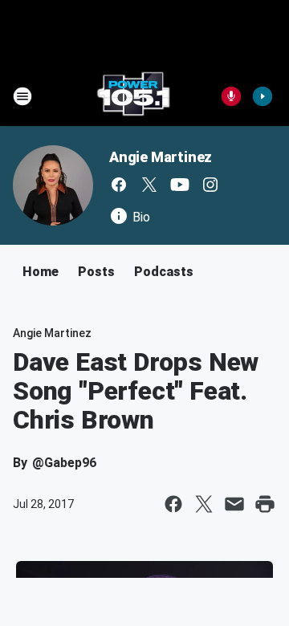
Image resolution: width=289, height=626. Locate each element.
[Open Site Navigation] (22, 96)
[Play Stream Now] (262, 96)
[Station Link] (133, 96)
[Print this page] (265, 504)
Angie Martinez (160, 156)
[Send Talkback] (231, 96)
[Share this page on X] (204, 504)
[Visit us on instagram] (210, 184)
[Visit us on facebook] (118, 184)
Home (40, 271)
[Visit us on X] (149, 184)
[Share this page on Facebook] (173, 504)
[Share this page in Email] (234, 504)
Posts (96, 271)
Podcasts (163, 271)
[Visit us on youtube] (179, 184)
